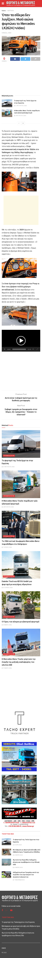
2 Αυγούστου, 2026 (20, 115)
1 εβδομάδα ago (19, 880)
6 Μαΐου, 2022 (6, 33)
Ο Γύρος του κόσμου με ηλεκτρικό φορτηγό (20, 621)
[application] (21, 341)
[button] (21, 340)
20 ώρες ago (18, 844)
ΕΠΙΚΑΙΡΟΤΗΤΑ (9, 455)
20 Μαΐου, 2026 (7, 625)
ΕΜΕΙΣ (4, 948)
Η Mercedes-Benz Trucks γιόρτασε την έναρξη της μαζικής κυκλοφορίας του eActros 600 (18, 662)
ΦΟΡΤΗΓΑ (10, 10)
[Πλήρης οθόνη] (37, 349)
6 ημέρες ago (18, 855)
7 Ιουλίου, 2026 (7, 547)
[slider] (19, 349)
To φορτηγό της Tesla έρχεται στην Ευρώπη (18, 922)
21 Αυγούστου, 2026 (21, 105)
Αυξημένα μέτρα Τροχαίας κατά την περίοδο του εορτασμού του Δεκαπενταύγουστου (26, 874)
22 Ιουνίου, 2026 (8, 587)
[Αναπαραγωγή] (5, 349)
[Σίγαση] (33, 349)
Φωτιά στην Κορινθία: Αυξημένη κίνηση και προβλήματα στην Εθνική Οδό (26, 862)
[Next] (23, 123)
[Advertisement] (21, 210)
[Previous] (19, 123)
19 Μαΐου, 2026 (7, 668)
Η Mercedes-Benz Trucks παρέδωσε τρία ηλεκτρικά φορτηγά (27, 111)
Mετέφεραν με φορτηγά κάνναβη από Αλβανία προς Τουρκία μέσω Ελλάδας (26, 851)
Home (4, 10)
